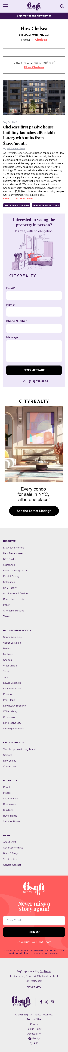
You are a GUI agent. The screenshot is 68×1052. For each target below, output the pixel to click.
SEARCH (62, 6)
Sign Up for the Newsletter (34, 15)
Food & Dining (11, 576)
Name (10, 304)
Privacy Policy (20, 953)
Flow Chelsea (34, 67)
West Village (10, 665)
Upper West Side (12, 637)
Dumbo (7, 694)
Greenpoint (9, 717)
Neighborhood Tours (46, 205)
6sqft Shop (9, 564)
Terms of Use (57, 950)
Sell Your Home (11, 821)
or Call (34, 381)
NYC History (10, 587)
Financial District (12, 688)
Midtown (8, 654)
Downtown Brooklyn (14, 705)
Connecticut (10, 766)
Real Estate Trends (13, 599)
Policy (6, 605)
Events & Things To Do (15, 570)
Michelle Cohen (16, 148)
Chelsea (41, 39)
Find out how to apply (19, 198)
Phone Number (16, 321)
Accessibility (34, 1033)
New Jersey (9, 760)
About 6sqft (9, 842)
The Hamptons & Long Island (19, 749)
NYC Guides (9, 559)
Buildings (8, 810)
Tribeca (7, 677)
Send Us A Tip (10, 859)
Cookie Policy (34, 1029)
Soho (6, 671)
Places (6, 792)
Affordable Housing (17, 205)
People (7, 787)
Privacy (34, 1024)
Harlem (7, 648)
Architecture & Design (15, 593)
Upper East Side (12, 642)
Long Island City (12, 722)
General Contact (12, 864)
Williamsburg (10, 711)
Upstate (7, 755)
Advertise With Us (13, 847)
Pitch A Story (10, 853)
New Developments (14, 553)
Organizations (11, 798)
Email (10, 288)
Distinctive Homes (13, 547)
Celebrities (9, 582)
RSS (36, 1043)
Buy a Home (10, 815)
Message (12, 337)
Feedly (36, 1038)
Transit (6, 616)
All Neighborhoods (13, 728)
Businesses (9, 804)
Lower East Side (12, 682)
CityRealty (45, 971)
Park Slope (9, 700)
